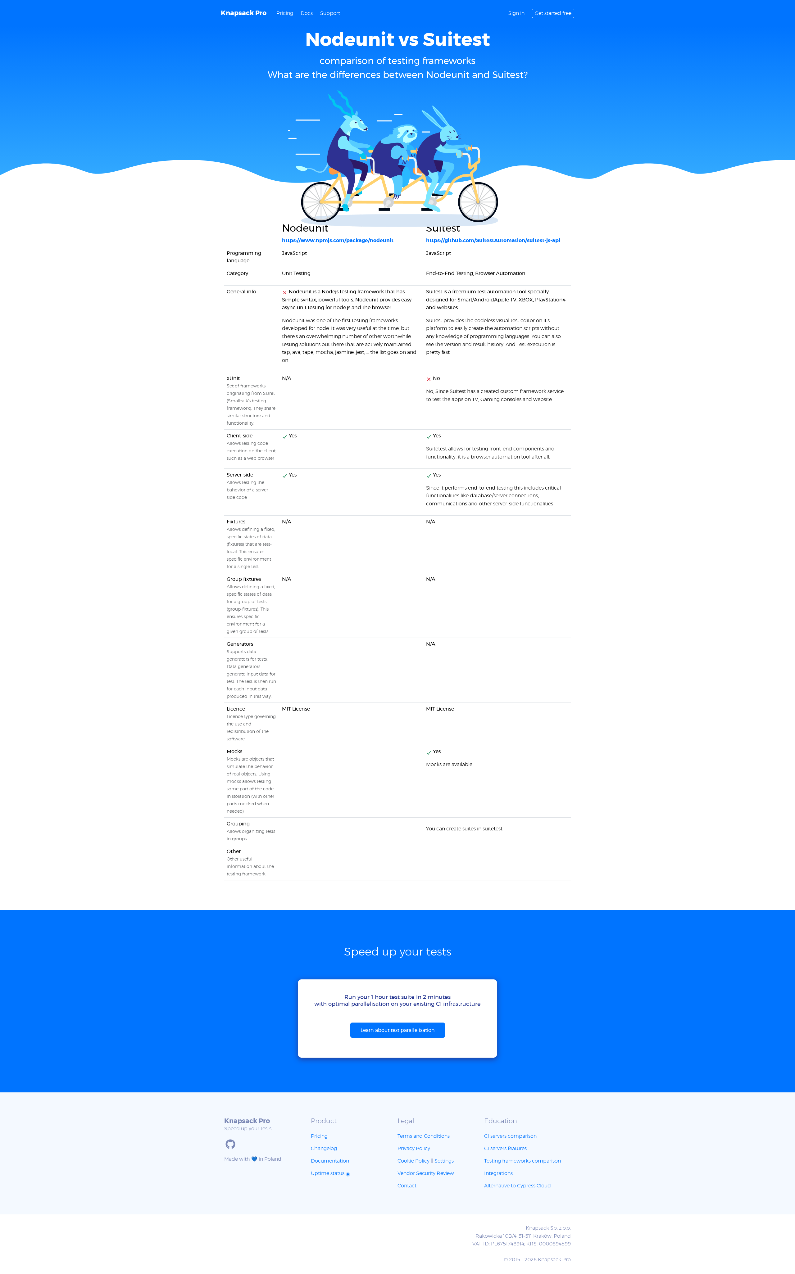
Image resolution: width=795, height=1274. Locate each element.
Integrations (498, 1173)
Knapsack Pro (243, 13)
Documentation (330, 1161)
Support (330, 13)
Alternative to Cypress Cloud (517, 1185)
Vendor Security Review (426, 1173)
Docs (307, 13)
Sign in (516, 13)
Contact (407, 1185)
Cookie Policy (413, 1161)
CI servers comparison (510, 1136)
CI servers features (505, 1148)
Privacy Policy (414, 1148)
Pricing (284, 13)
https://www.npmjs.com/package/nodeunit (337, 240)
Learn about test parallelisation (398, 1030)
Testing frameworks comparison (522, 1161)
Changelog (324, 1148)
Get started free (553, 13)
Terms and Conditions (424, 1136)
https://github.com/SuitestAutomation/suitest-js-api (493, 240)
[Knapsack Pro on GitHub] (230, 1144)
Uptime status (328, 1173)
